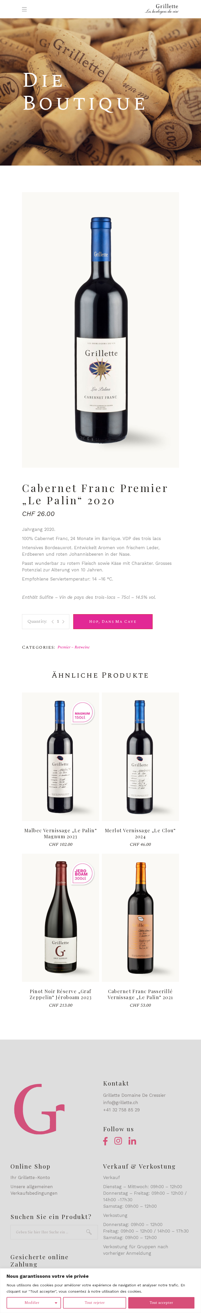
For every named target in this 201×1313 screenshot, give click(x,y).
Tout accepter (161, 1302)
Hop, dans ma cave (113, 622)
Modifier (32, 1302)
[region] (100, 1290)
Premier (64, 647)
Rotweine (82, 647)
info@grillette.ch (120, 1102)
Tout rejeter (95, 1302)
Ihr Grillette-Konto (30, 1177)
